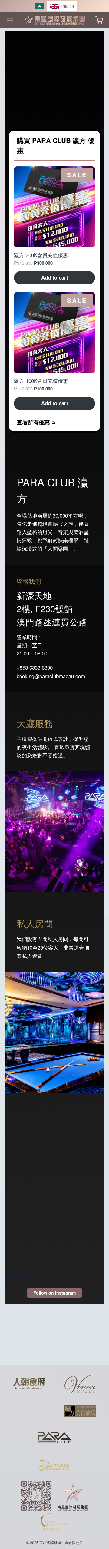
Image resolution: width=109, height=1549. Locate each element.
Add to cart (54, 277)
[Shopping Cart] (99, 20)
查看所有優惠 (33, 422)
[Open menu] (10, 20)
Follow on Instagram (54, 1293)
